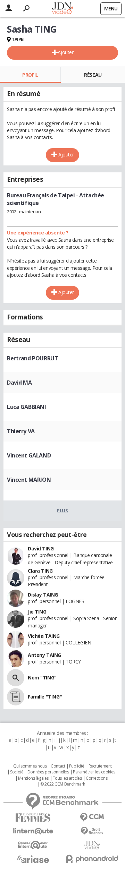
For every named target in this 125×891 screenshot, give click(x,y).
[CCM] (92, 817)
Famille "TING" (45, 696)
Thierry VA (21, 431)
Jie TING (37, 611)
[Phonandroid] (92, 859)
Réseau (92, 74)
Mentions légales (33, 778)
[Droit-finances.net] (92, 831)
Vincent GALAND (29, 455)
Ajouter (65, 52)
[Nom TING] (15, 677)
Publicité (76, 766)
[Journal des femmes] (32, 817)
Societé (16, 772)
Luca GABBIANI (26, 407)
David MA (19, 382)
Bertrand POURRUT (32, 358)
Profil (30, 74)
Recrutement (100, 766)
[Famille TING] (15, 696)
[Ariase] (32, 859)
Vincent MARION (29, 479)
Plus (62, 510)
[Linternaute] (32, 831)
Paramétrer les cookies (94, 772)
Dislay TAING (43, 594)
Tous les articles (67, 778)
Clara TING (40, 570)
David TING (41, 548)
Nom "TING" (42, 677)
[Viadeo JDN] (92, 845)
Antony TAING (44, 655)
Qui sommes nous (30, 766)
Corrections (96, 778)
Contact (58, 766)
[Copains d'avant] (32, 845)
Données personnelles (48, 772)
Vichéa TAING (44, 636)
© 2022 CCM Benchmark (62, 784)
